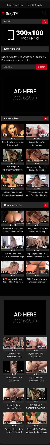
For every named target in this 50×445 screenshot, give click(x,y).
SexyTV (11, 13)
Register (38, 5)
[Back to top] (41, 436)
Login (29, 5)
